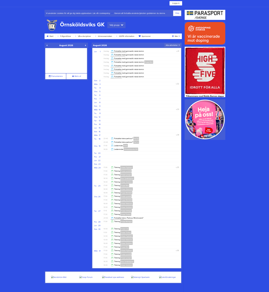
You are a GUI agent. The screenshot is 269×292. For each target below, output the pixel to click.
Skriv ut (77, 76)
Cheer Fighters (126, 167)
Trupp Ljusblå (126, 171)
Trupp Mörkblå (126, 193)
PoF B (136, 138)
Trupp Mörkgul (126, 221)
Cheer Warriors (126, 189)
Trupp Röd (149, 62)
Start (51, 36)
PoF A (136, 142)
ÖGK (125, 146)
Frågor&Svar (65, 36)
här (112, 13)
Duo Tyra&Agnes (127, 178)
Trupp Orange (126, 211)
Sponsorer (146, 36)
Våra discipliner (84, 36)
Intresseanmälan (104, 36)
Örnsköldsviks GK (131, 149)
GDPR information (126, 36)
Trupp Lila (124, 229)
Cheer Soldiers (126, 182)
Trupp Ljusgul (126, 175)
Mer (176, 36)
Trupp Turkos (126, 214)
